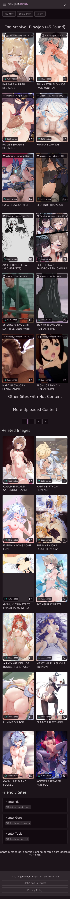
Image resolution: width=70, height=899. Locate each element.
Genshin (18, 4)
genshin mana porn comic (16, 851)
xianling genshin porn (46, 851)
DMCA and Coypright (35, 882)
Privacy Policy (35, 890)
